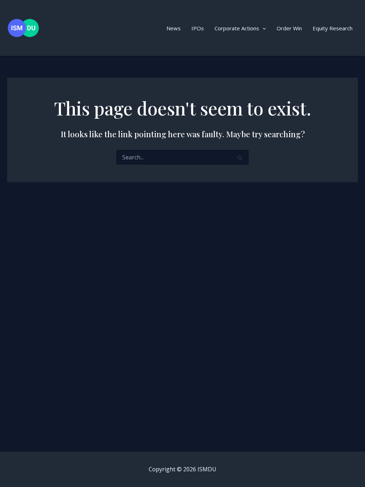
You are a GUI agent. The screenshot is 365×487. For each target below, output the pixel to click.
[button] (262, 28)
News (173, 28)
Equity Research (333, 28)
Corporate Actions (237, 28)
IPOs (197, 28)
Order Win (289, 28)
